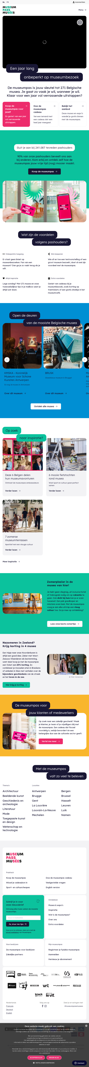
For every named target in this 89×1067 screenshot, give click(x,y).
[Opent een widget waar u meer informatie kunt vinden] (79, 1063)
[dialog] (44, 1045)
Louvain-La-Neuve (44, 810)
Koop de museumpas (16, 878)
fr (8, 2)
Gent (35, 800)
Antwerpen (39, 791)
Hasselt (66, 800)
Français (9, 1006)
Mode (6, 813)
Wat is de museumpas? (59, 915)
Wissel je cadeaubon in (16, 882)
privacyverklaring (12, 932)
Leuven (66, 805)
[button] (44, 1062)
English (9, 1013)
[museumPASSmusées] (9, 10)
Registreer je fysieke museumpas (64, 949)
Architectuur (10, 791)
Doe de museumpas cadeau (59, 878)
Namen (66, 815)
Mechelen (38, 815)
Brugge (36, 795)
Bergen (66, 791)
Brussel (66, 795)
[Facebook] (43, 1006)
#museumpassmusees (73, 1006)
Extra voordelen (56, 924)
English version (53, 887)
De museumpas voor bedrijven (20, 949)
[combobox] (86, 1026)
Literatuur (9, 809)
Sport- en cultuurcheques (18, 887)
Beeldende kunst (13, 795)
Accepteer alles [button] (36, 1058)
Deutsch (9, 1009)
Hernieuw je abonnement (60, 959)
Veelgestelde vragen (55, 882)
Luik (64, 810)
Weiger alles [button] (54, 1058)
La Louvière (39, 805)
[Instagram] (45, 1006)
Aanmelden (80, 2)
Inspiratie (52, 910)
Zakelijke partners (14, 954)
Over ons (52, 919)
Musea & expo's (55, 905)
